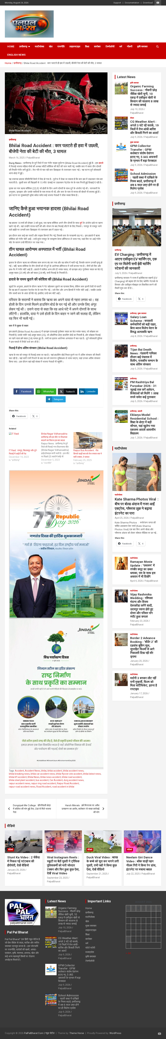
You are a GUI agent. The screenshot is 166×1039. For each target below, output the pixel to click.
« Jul (128, 953)
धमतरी (140, 411)
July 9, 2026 (136, 137)
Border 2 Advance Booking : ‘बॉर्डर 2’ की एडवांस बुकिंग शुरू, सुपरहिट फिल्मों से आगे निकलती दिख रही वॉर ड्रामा (143, 647)
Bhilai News (33, 777)
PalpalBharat (33, 157)
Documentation (132, 2)
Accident (19, 770)
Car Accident (56, 780)
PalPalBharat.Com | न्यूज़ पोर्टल (39, 1033)
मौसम (132, 118)
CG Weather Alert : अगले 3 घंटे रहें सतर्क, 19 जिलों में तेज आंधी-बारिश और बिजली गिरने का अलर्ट (144, 127)
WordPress (115, 1033)
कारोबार (97, 46)
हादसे (101, 163)
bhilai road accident (72, 777)
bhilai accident (54, 770)
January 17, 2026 (139, 693)
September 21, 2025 (97, 873)
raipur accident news (19, 783)
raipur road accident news (22, 786)
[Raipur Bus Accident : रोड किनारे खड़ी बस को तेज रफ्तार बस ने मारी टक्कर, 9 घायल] (87, 440)
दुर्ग (81, 222)
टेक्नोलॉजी (110, 46)
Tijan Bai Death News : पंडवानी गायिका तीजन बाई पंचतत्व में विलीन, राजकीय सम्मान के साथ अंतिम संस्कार (144, 357)
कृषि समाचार (142, 46)
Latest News (126, 77)
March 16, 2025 (17, 157)
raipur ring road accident (43, 783)
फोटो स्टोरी (90, 947)
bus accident (42, 780)
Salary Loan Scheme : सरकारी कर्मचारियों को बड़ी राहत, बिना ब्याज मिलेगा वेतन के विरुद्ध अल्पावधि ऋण (143, 324)
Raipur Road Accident (68, 783)
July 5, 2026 (136, 368)
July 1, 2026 (136, 437)
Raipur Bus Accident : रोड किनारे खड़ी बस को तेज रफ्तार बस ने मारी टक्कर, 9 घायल (87, 453)
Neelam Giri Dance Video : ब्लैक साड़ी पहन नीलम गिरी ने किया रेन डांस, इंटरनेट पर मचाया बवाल (141, 863)
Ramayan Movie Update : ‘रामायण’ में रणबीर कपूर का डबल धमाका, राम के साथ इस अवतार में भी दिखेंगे (142, 569)
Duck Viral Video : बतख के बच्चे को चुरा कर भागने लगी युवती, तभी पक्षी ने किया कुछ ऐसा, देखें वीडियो (103, 863)
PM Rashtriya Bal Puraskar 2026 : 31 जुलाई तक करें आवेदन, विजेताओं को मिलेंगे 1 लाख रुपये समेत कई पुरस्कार (144, 389)
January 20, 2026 (139, 661)
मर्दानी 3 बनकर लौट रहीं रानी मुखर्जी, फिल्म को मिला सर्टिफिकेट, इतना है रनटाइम (143, 683)
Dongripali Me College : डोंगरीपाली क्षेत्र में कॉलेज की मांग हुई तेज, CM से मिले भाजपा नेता (32, 809)
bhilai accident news (73, 770)
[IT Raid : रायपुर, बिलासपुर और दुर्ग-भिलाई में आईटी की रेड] (23, 440)
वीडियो (11, 826)
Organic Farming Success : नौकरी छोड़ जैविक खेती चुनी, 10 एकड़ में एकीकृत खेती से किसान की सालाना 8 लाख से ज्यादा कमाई (144, 95)
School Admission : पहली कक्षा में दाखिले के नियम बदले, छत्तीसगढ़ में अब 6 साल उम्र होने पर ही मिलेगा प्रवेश (144, 181)
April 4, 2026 (136, 581)
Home (10, 46)
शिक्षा (87, 46)
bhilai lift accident (18, 777)
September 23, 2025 (57, 877)
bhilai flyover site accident (69, 773)
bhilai (44, 770)
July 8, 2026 (136, 336)
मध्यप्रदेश (89, 952)
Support (117, 2)
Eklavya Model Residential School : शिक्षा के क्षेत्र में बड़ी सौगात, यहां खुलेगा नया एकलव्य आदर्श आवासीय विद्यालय (144, 424)
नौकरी (129, 46)
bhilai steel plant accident (22, 780)
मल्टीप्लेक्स (39, 46)
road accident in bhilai (63, 786)
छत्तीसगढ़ (23, 46)
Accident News (32, 770)
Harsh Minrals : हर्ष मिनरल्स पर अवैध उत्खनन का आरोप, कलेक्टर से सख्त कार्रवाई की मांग (80, 809)
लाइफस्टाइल (74, 46)
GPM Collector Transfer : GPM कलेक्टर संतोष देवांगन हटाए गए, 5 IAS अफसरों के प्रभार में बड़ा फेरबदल (143, 153)
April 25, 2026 (122, 518)
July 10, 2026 (137, 109)
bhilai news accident (50, 777)
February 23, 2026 (139, 621)
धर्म (120, 46)
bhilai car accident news (43, 773)
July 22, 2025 (133, 873)
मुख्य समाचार (134, 142)
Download (148, 2)
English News (16, 54)
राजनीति (61, 46)
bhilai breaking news (19, 773)
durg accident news (74, 780)
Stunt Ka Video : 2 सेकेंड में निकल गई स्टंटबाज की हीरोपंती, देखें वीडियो (23, 861)
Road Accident (43, 786)
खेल (51, 46)
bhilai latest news (92, 773)
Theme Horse (76, 1033)
